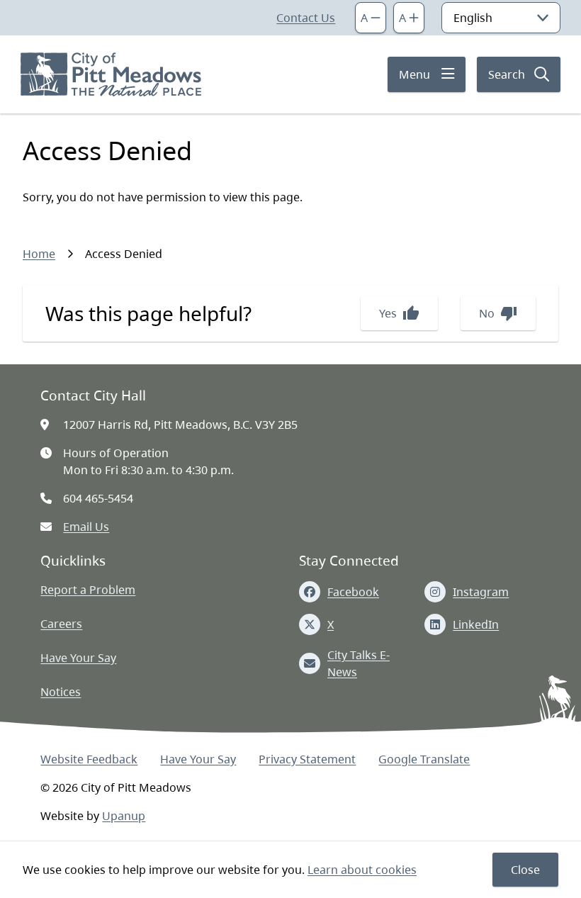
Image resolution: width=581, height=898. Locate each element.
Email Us (86, 526)
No (498, 313)
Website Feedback (88, 759)
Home (39, 254)
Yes (399, 313)
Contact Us (305, 18)
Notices (60, 692)
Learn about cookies (362, 869)
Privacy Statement (307, 759)
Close (525, 869)
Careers (61, 624)
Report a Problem (87, 589)
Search (506, 74)
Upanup (123, 816)
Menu (414, 74)
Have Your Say (78, 658)
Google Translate (424, 759)
